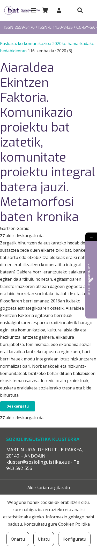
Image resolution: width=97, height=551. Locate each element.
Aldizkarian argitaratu (48, 487)
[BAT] (22, 10)
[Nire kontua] (59, 10)
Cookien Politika (74, 524)
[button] (34, 10)
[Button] (80, 10)
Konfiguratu (74, 539)
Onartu (18, 539)
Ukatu (44, 539)
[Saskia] (45, 10)
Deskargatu (17, 406)
